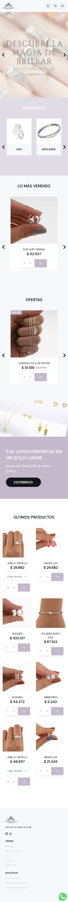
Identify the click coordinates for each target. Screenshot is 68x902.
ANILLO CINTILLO (17, 563)
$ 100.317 (17, 638)
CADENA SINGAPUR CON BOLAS (34, 363)
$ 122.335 (28, 367)
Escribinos (23, 482)
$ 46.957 (17, 761)
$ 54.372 (17, 702)
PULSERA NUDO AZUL (50, 635)
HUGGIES (17, 633)
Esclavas (9, 860)
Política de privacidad (15, 883)
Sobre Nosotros (13, 878)
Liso (7, 855)
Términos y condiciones (16, 887)
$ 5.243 (34, 254)
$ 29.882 (17, 567)
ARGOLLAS (50, 563)
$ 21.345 (51, 761)
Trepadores (11, 865)
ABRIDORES (34, 249)
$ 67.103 (50, 642)
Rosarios (9, 846)
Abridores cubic (13, 851)
